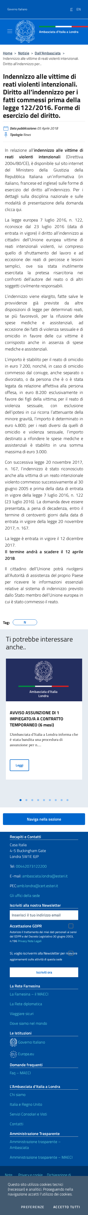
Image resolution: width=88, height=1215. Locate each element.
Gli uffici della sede (25, 895)
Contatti (16, 1124)
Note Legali (35, 941)
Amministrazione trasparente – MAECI (41, 1157)
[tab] (21, 800)
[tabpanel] (44, 727)
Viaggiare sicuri (21, 1013)
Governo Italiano (17, 9)
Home (7, 53)
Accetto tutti (66, 1207)
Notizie (23, 53)
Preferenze (32, 1207)
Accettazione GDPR (26, 926)
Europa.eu (25, 1054)
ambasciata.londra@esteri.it (45, 876)
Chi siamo (17, 1094)
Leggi (22, 765)
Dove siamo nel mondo (28, 1023)
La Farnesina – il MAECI (29, 994)
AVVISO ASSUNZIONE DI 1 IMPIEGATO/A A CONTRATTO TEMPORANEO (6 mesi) (36, 718)
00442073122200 (31, 866)
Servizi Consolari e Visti (28, 1114)
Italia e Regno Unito (26, 1104)
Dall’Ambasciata (48, 53)
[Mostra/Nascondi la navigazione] (10, 31)
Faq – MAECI (20, 1073)
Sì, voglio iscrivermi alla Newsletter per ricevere (43, 953)
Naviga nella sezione (44, 819)
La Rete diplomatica (26, 1004)
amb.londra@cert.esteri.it (37, 886)
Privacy (22, 941)
